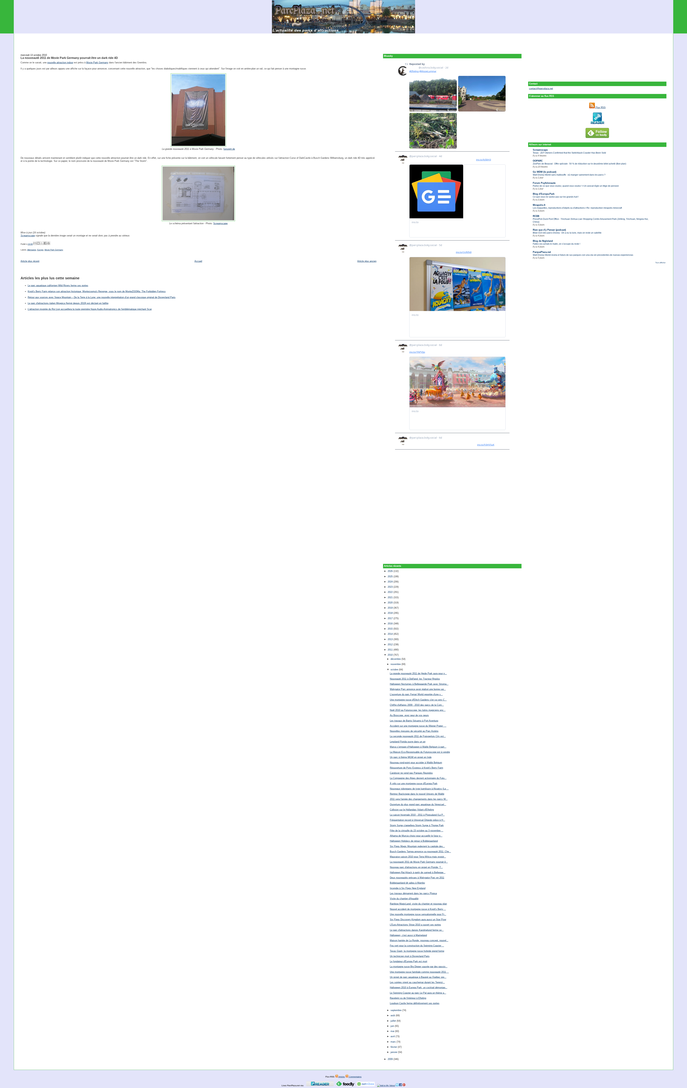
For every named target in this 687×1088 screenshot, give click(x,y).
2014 (390, 634)
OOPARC (538, 160)
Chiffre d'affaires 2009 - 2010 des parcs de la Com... (417, 705)
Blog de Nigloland (543, 241)
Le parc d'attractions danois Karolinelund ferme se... (417, 930)
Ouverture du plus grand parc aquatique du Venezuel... (418, 804)
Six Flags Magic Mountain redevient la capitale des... (417, 846)
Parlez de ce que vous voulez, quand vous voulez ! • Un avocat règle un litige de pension (576, 186)
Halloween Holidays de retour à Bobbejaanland (414, 841)
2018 (390, 613)
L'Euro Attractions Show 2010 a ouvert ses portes (415, 924)
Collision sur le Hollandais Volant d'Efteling (412, 809)
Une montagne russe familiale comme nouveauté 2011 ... (419, 972)
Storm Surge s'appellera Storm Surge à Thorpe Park (417, 825)
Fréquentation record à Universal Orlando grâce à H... (417, 820)
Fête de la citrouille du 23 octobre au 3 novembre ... (416, 830)
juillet (394, 1020)
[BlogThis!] (38, 243)
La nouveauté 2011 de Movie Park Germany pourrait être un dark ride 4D (69, 57)
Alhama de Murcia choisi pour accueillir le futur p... (416, 835)
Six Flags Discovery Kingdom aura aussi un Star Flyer (418, 919)
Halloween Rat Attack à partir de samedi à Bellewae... (417, 872)
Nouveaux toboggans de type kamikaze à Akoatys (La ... (419, 788)
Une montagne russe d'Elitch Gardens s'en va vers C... (418, 699)
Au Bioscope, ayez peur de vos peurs (409, 715)
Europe (40, 250)
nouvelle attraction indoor (60, 62)
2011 (390, 649)
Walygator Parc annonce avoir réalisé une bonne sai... (418, 689)
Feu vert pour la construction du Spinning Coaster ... (417, 945)
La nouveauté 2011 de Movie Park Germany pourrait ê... (419, 862)
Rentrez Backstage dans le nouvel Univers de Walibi (417, 794)
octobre (395, 669)
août (393, 1015)
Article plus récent (30, 261)
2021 (390, 597)
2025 (390, 576)
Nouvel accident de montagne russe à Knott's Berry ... (418, 909)
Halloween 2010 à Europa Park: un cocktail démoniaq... (418, 987)
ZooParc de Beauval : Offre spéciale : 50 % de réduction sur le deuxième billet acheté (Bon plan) (579, 163)
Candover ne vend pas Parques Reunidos (411, 773)
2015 (390, 628)
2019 (390, 607)
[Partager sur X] (41, 243)
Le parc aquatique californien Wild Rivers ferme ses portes (58, 285)
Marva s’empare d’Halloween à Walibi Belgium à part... (418, 746)
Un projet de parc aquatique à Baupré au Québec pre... (418, 977)
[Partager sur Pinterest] (48, 243)
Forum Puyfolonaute (544, 183)
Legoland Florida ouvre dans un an (407, 741)
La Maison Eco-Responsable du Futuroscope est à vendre (420, 752)
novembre (396, 664)
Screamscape (540, 150)
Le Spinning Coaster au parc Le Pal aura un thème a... (418, 993)
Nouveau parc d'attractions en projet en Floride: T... (416, 867)
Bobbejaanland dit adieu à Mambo (407, 882)
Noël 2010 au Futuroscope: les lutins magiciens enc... (418, 710)
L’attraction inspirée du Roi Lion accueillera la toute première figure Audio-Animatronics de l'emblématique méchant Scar (90, 309)
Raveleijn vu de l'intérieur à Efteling (408, 998)
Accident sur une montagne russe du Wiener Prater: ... (418, 726)
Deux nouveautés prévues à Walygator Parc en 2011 (417, 877)
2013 (390, 639)
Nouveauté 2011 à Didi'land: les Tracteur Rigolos (415, 678)
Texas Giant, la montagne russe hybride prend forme (417, 951)
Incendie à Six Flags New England (407, 888)
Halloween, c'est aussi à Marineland (408, 935)
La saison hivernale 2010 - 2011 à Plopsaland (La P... (417, 814)
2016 (390, 623)
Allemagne (31, 250)
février (394, 1047)
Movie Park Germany (97, 62)
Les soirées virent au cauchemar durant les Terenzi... (417, 982)
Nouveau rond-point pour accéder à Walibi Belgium (416, 762)
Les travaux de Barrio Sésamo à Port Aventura (414, 720)
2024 (390, 581)
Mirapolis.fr (539, 205)
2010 (390, 655)
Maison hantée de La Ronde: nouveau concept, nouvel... (419, 940)
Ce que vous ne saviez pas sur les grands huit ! (556, 197)
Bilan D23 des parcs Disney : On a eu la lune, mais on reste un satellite (567, 233)
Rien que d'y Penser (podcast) (549, 230)
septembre (396, 1010)
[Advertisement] (343, 41)
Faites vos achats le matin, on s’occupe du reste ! (556, 244)
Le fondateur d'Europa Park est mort (408, 961)
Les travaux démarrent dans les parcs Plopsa (413, 893)
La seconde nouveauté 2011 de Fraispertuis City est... (418, 736)
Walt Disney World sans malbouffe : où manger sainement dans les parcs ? (569, 175)
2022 (390, 592)
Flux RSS (600, 107)
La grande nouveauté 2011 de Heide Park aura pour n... (418, 673)
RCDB (536, 216)
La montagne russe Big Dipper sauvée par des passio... (418, 966)
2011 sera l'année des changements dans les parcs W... (419, 799)
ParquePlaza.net (542, 252)
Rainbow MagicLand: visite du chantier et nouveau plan (418, 903)
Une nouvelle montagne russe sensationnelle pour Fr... (418, 914)
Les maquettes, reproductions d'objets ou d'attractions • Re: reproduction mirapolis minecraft (577, 208)
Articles (341, 1077)
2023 (390, 587)
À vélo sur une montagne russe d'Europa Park (413, 783)
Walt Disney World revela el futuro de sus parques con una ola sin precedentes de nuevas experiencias (583, 255)
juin (393, 1026)
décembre (396, 659)
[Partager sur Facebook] (45, 243)
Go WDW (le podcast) (544, 172)
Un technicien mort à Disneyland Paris (410, 956)
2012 (390, 644)
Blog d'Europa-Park (543, 194)
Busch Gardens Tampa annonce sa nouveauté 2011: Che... (420, 851)
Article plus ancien (366, 261)
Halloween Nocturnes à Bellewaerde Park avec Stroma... (419, 684)
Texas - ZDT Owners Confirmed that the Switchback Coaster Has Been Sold (569, 153)
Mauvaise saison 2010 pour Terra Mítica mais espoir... (418, 856)
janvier (394, 1052)
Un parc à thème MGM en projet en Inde (411, 757)
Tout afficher (660, 263)
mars (393, 1041)
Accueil (198, 261)
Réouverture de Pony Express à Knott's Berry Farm (416, 767)
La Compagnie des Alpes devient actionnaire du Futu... (418, 778)
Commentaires (355, 1077)
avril (393, 1036)
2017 (390, 618)
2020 (390, 602)
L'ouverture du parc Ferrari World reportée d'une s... (416, 694)
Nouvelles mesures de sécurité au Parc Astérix (414, 731)
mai (393, 1031)
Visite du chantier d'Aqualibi (404, 898)
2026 (390, 571)
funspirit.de (229, 149)
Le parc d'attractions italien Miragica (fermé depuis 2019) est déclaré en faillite (68, 303)
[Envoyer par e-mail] (35, 243)
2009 (390, 1059)
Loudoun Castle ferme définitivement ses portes (414, 1003)
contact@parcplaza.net (541, 88)
